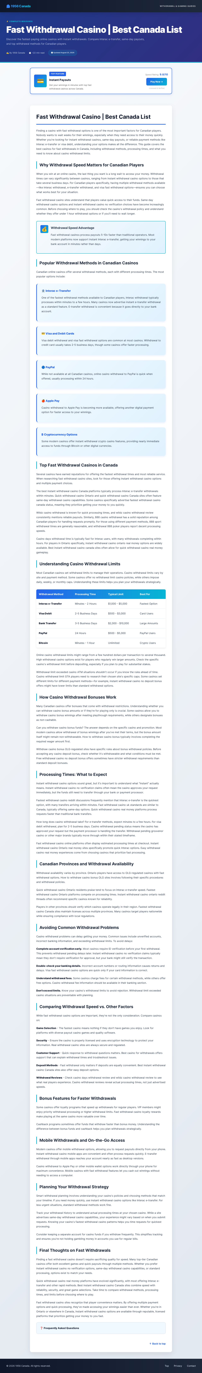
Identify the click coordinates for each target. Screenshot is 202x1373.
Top (167, 1365)
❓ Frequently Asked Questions (59, 1328)
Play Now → (156, 81)
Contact (191, 1365)
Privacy (178, 1365)
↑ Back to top (157, 1343)
